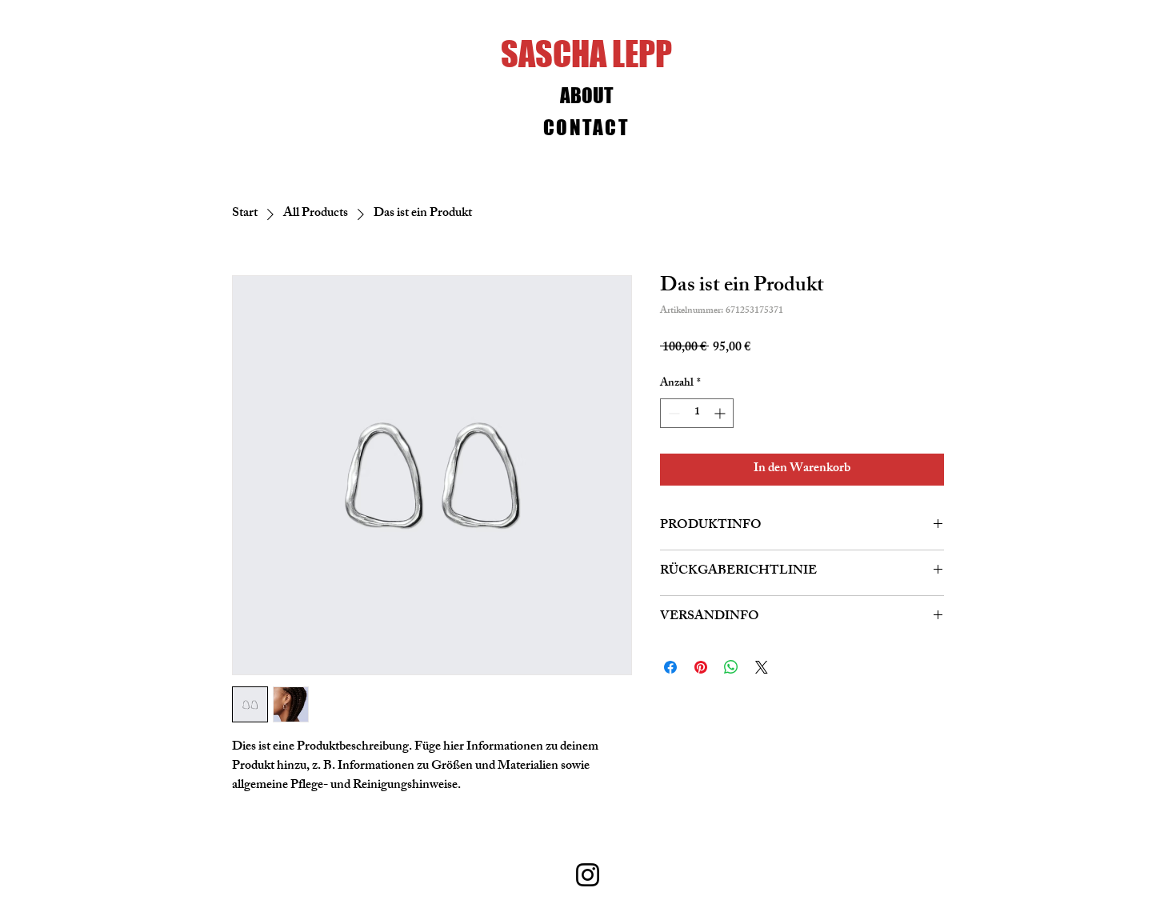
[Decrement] (672, 413)
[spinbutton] (696, 413)
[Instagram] (587, 874)
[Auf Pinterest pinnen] (700, 667)
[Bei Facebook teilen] (670, 667)
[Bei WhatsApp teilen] (731, 667)
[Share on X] (761, 667)
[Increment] (721, 413)
